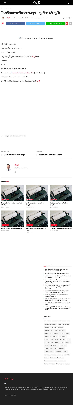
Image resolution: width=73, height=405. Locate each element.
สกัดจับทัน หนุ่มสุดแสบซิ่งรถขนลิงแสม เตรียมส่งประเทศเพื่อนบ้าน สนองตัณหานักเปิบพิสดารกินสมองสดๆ (57, 299)
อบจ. (56, 354)
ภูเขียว (12, 136)
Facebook (15, 73)
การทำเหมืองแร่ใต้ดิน (63, 324)
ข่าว (52, 339)
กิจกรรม (47, 339)
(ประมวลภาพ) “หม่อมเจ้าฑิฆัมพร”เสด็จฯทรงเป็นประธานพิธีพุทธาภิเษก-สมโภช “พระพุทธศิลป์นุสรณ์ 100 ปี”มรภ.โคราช (58, 287)
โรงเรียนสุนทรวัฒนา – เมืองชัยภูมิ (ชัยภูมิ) (59, 204)
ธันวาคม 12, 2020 (54, 230)
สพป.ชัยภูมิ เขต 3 (49, 351)
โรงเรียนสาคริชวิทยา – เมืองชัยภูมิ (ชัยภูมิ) (35, 204)
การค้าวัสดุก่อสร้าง (57, 321)
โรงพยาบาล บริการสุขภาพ (56, 358)
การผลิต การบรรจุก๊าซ (57, 327)
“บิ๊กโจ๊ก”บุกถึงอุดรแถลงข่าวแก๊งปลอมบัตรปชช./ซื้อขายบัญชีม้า (57, 303)
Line (32, 73)
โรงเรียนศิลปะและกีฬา (60, 361)
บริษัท (56, 342)
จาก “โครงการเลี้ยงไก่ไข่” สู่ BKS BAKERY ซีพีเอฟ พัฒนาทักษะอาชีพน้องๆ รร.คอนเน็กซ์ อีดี (58, 276)
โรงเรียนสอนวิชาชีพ (49, 364)
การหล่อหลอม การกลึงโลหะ (51, 333)
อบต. (61, 354)
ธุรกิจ (68, 339)
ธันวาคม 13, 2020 (29, 232)
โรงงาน (46, 358)
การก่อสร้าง (47, 321)
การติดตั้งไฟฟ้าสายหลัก (50, 324)
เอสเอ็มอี (67, 354)
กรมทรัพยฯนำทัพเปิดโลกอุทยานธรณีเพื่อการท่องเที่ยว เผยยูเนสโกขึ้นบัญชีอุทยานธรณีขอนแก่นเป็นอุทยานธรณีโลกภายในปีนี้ (57, 308)
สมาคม (65, 351)
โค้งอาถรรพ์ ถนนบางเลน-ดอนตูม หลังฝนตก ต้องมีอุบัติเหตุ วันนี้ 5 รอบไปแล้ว (56, 295)
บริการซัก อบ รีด (49, 342)
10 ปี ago (15, 18)
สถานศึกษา (8, 8)
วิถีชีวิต (46, 345)
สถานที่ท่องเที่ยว (54, 345)
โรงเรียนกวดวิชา (29, 18)
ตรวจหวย (62, 339)
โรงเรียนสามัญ (60, 364)
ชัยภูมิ (36, 2)
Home (2, 8)
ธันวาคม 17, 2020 (5, 230)
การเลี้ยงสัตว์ (63, 336)
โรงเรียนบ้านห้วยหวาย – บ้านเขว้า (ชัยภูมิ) (61, 228)
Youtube (27, 73)
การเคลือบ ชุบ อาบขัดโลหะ (51, 336)
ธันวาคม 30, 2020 (5, 207)
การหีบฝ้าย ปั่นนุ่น (64, 333)
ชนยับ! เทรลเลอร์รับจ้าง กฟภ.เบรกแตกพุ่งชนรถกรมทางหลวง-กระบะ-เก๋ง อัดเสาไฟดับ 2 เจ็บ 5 (57, 291)
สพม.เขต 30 (58, 351)
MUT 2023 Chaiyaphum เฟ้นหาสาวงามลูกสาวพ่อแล (57, 273)
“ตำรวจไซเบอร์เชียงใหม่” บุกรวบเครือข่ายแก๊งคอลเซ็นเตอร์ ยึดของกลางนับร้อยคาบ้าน (56, 269)
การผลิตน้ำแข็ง (48, 330)
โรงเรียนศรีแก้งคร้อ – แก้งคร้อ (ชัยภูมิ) (11, 228)
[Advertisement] (36, 31)
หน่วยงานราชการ (49, 354)
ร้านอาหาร (68, 342)
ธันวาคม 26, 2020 (54, 207)
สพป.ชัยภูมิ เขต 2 (59, 348)
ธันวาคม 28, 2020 (30, 207)
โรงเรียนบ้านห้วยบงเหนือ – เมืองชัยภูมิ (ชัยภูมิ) (11, 204)
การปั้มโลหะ (47, 327)
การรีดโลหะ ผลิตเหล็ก (59, 330)
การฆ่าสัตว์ (67, 321)
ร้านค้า (61, 342)
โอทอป (67, 364)
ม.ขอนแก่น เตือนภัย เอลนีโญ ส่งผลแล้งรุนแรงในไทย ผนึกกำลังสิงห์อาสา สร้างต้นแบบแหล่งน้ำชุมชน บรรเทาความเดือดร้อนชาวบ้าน (58, 281)
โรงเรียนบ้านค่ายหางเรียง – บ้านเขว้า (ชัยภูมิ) (35, 229)
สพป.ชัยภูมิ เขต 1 (49, 348)
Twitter (21, 73)
